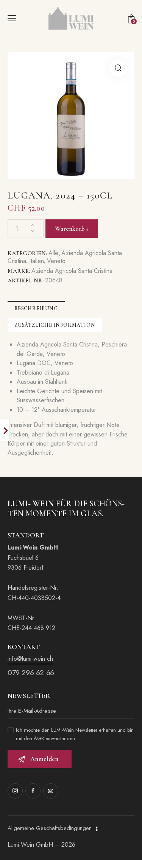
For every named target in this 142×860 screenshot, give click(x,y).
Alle (53, 253)
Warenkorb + (72, 229)
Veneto (56, 261)
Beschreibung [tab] (36, 308)
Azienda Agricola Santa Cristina (71, 270)
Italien (36, 261)
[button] (118, 68)
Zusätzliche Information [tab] (54, 325)
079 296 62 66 (31, 673)
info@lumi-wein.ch (30, 658)
